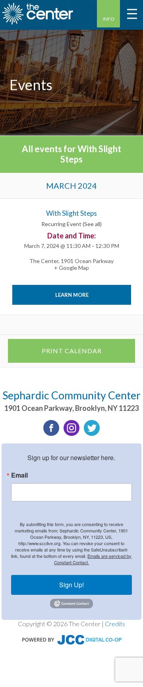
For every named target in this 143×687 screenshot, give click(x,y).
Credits (115, 623)
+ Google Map (71, 268)
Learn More (72, 295)
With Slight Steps (71, 213)
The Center (43, 260)
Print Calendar (72, 350)
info (108, 19)
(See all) (92, 224)
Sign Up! (71, 584)
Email (19, 475)
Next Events (112, 324)
